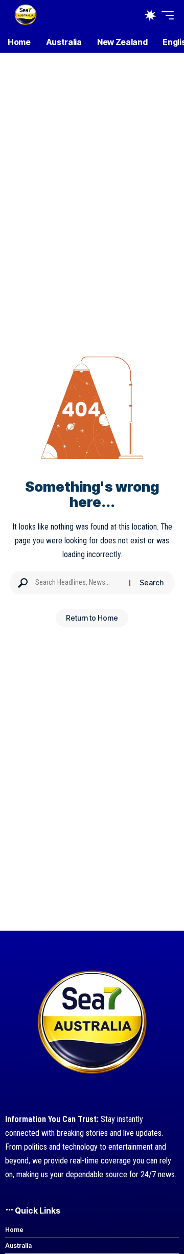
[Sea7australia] (25, 15)
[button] (165, 15)
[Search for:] (78, 582)
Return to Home (92, 617)
